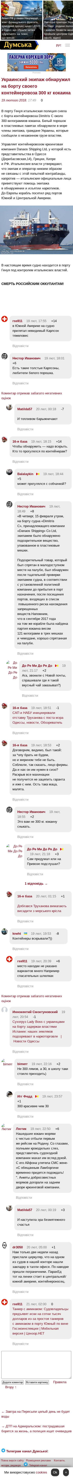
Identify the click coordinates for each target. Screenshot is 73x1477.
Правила (59, 1382)
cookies (41, 1472)
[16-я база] (4, 441)
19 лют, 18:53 (41, 745)
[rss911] (4, 321)
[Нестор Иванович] (4, 358)
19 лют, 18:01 (54, 358)
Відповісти (20, 346)
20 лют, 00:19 (46, 1210)
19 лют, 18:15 (41, 441)
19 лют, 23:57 (52, 1096)
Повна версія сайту (12, 1460)
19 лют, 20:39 (41, 961)
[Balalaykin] (9, 474)
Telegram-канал (38, 1465)
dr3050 (17, 1247)
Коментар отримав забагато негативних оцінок (31, 395)
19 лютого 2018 (13, 100)
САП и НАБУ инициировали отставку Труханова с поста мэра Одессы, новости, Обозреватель (37, 717)
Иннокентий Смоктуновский (35, 1012)
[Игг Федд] (9, 1096)
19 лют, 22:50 (40, 1129)
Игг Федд (24, 1096)
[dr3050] (4, 1247)
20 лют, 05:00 (37, 1247)
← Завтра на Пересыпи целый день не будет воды (35, 1414)
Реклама (37, 73)
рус (58, 45)
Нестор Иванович (26, 358)
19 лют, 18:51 (41, 708)
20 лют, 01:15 (46, 896)
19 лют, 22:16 (42, 1064)
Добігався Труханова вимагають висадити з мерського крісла (42, 908)
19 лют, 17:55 (36, 321)
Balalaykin (25, 474)
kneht (16, 933)
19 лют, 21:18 (40, 854)
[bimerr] (6, 1064)
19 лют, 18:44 (53, 474)
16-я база (19, 441)
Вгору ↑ (11, 1387)
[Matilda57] (9, 409)
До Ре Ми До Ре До (37, 666)
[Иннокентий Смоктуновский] (4, 1012)
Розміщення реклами (38, 1460)
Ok (55, 1472)
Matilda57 (24, 409)
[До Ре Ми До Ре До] (11, 677)
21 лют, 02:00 (36, 1304)
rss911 (17, 321)
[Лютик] (6, 1129)
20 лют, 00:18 (46, 409)
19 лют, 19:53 (41, 933)
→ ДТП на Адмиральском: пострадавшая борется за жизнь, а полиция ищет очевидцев (36, 1428)
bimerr (22, 1064)
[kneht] (4, 933)
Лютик (21, 1129)
